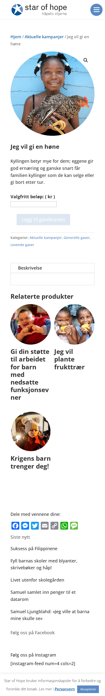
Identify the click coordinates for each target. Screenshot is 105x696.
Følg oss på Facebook (32, 632)
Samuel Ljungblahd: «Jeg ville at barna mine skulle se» (49, 615)
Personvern (65, 688)
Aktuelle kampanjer (44, 36)
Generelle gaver (77, 237)
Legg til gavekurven (43, 219)
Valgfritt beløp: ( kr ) (32, 196)
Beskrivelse (30, 268)
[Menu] (96, 10)
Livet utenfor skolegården (37, 580)
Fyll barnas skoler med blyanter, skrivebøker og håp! (43, 564)
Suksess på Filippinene (33, 548)
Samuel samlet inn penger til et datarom (43, 595)
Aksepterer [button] (88, 689)
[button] (85, 60)
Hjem (15, 36)
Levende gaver (22, 244)
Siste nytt (20, 537)
